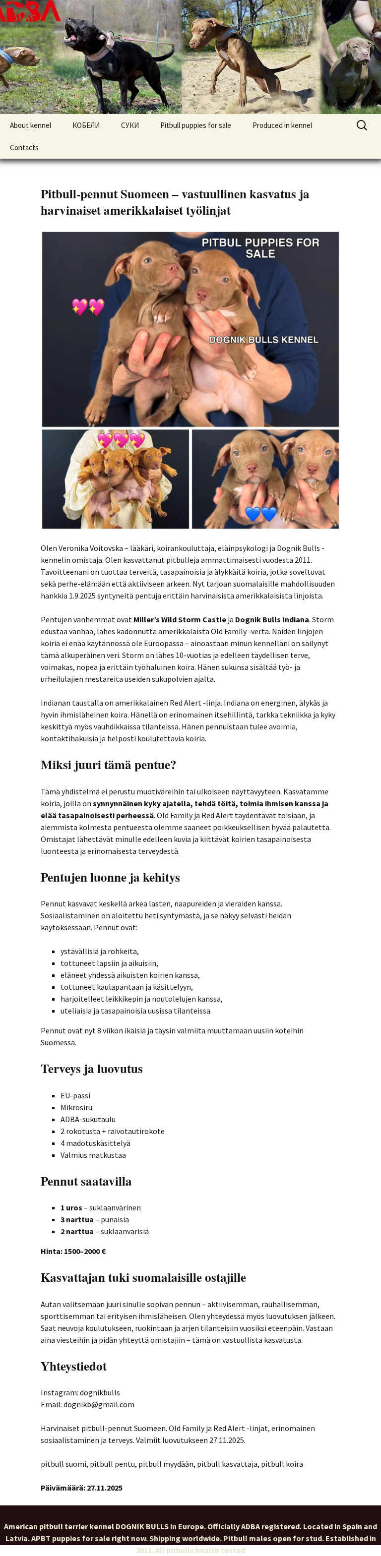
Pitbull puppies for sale (195, 125)
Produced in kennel (282, 125)
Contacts (24, 147)
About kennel (30, 125)
